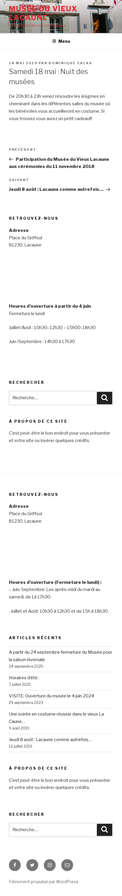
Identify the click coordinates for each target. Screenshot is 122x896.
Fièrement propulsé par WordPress (43, 881)
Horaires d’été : (24, 677)
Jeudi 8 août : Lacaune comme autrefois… (50, 739)
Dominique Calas (70, 63)
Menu (64, 41)
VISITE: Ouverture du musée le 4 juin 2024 (51, 696)
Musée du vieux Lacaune (43, 13)
